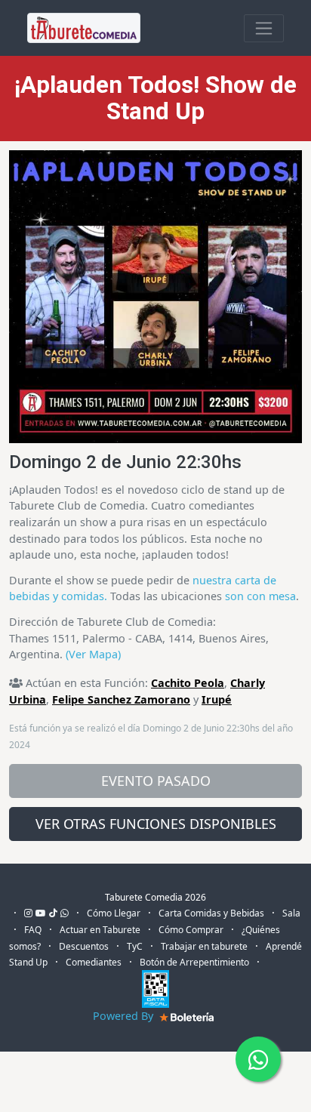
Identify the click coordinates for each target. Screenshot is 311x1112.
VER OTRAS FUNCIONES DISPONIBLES (155, 824)
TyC (135, 946)
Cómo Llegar (113, 913)
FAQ (33, 929)
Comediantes (94, 962)
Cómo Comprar (191, 929)
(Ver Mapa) (93, 654)
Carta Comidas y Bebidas (211, 913)
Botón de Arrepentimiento (194, 962)
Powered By (124, 1016)
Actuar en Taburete (100, 929)
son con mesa (260, 596)
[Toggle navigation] (264, 28)
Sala (291, 913)
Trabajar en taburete (204, 946)
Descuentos (84, 946)
